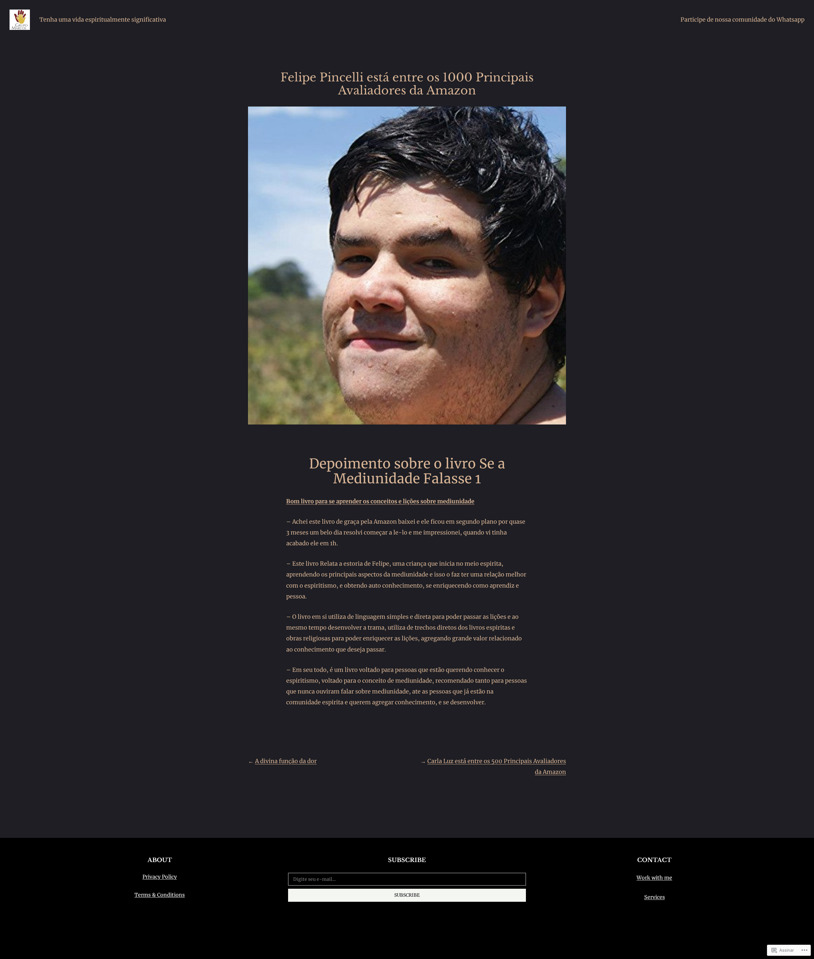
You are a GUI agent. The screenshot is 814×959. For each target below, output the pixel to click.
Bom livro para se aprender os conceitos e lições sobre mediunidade (380, 501)
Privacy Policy (159, 876)
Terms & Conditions (160, 895)
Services (654, 897)
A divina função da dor (286, 761)
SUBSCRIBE (407, 895)
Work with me (654, 877)
